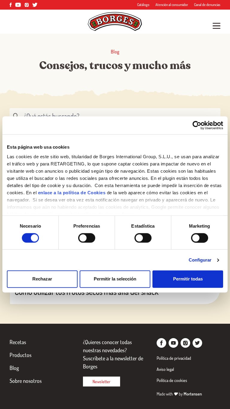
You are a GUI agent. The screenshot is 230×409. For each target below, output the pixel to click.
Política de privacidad (174, 358)
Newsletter (102, 381)
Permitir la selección (115, 279)
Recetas (18, 342)
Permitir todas (188, 279)
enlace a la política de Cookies (72, 192)
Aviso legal (165, 369)
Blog (14, 368)
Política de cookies (172, 380)
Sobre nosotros (26, 380)
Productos (20, 355)
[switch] (86, 238)
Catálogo (143, 4)
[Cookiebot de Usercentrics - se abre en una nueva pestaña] (197, 125)
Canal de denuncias (207, 4)
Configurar (200, 259)
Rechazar (42, 279)
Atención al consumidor (171, 4)
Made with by (179, 393)
